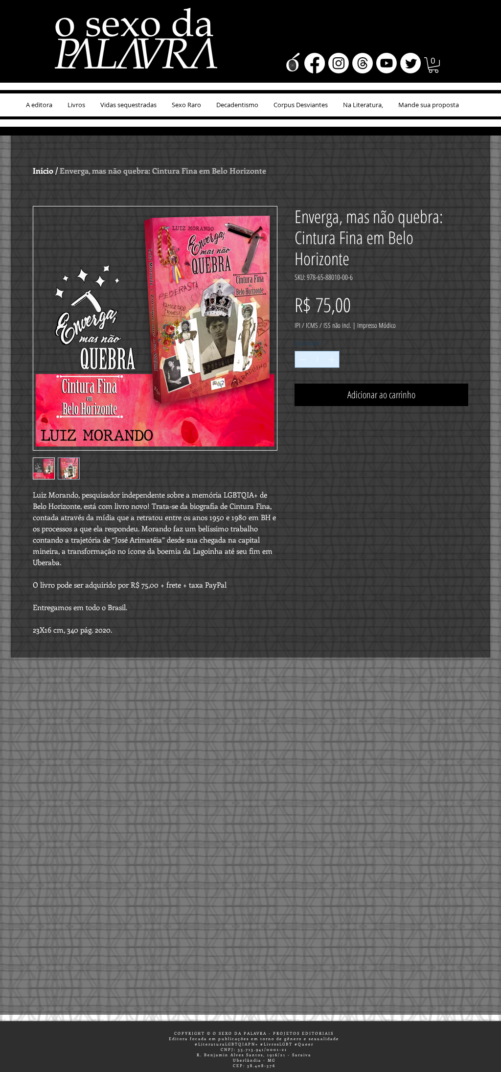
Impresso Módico (376, 325)
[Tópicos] (362, 63)
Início (43, 170)
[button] (433, 65)
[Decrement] (302, 359)
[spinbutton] (317, 359)
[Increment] (333, 359)
